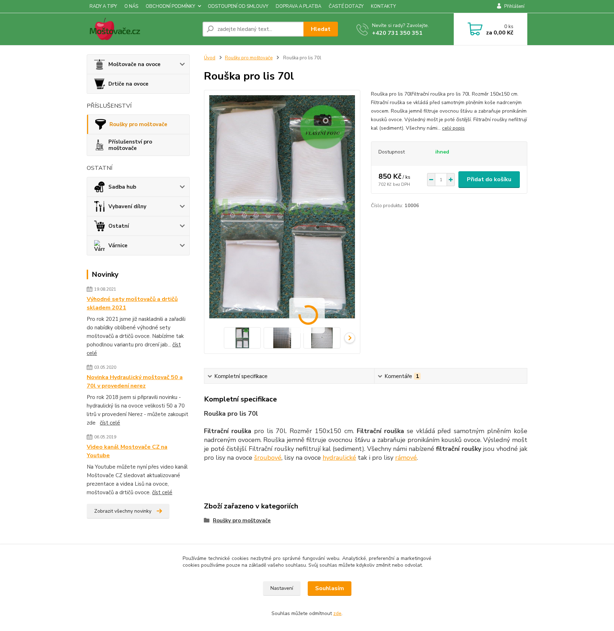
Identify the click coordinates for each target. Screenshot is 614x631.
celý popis (453, 128)
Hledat (320, 29)
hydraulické (339, 457)
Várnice (118, 245)
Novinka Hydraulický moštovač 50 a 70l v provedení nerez (135, 381)
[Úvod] (142, 29)
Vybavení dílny (127, 206)
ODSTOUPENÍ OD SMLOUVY (238, 6)
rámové (406, 457)
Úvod (209, 58)
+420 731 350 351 (397, 33)
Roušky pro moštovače (138, 124)
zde (337, 613)
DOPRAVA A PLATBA (298, 6)
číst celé (110, 422)
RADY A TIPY (103, 6)
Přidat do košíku (489, 179)
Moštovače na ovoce (134, 64)
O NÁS (131, 6)
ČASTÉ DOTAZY (346, 6)
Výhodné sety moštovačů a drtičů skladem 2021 (132, 303)
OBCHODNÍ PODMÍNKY (170, 6)
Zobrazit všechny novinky (122, 511)
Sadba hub (122, 186)
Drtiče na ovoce (128, 83)
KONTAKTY (383, 6)
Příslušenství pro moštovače (130, 145)
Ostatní (118, 226)
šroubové (267, 457)
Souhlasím (329, 588)
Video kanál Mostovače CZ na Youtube (127, 451)
